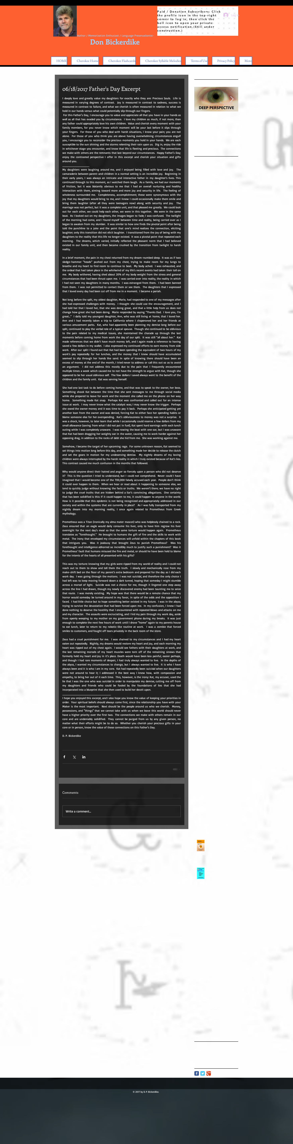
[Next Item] (232, 99)
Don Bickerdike (115, 41)
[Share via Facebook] (64, 757)
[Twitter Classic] (202, 1073)
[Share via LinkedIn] (84, 757)
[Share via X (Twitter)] (74, 757)
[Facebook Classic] (196, 1073)
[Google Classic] (208, 1073)
